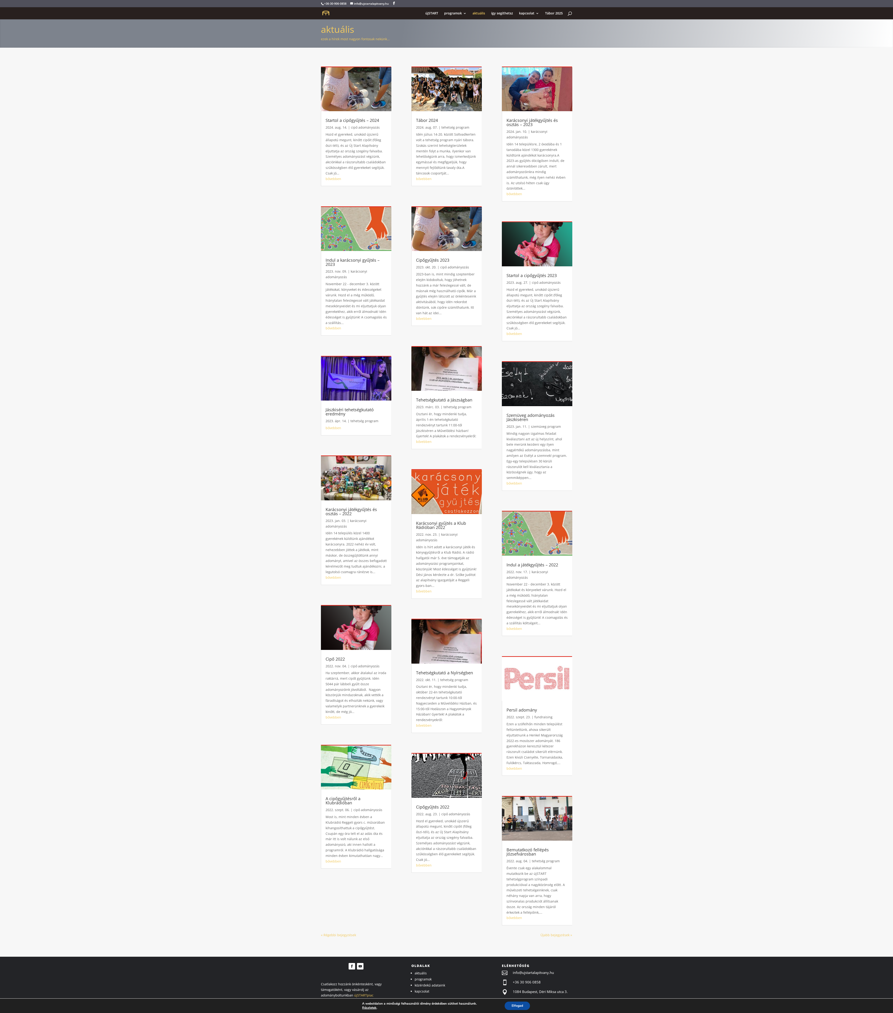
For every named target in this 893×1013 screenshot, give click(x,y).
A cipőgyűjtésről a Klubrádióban (343, 801)
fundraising (543, 717)
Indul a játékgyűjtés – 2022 (532, 565)
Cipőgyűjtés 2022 (432, 807)
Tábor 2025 (554, 13)
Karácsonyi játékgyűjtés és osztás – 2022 (351, 511)
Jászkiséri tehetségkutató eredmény (350, 412)
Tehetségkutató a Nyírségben (444, 672)
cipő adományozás (365, 127)
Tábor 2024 (427, 120)
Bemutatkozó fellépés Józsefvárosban (527, 852)
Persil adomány (521, 710)
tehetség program (364, 421)
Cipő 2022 (335, 659)
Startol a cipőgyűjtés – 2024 (352, 120)
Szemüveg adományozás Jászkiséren (530, 417)
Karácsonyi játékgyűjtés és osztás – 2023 (532, 122)
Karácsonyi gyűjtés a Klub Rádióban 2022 (441, 525)
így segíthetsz (502, 13)
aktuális (479, 13)
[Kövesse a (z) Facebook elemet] (352, 966)
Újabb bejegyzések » (556, 935)
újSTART (431, 13)
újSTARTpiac (363, 995)
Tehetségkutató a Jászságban (444, 400)
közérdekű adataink (430, 985)
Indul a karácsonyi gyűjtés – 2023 (353, 262)
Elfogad (517, 1005)
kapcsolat (526, 13)
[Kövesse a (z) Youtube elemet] (360, 966)
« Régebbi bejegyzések (338, 935)
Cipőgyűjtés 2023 (432, 260)
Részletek (369, 1008)
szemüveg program (546, 426)
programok (453, 13)
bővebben (333, 179)
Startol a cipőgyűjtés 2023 (531, 275)
